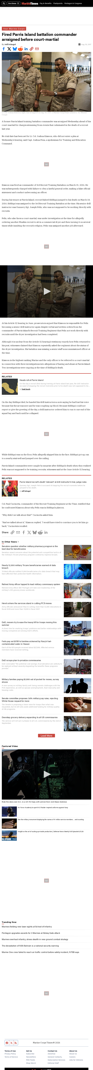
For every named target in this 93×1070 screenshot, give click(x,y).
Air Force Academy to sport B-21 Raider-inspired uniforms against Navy (43, 807)
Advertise (51, 1053)
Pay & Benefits (45, 3)
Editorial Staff (53, 1063)
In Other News (9, 541)
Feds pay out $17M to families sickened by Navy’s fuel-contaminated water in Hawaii (27, 642)
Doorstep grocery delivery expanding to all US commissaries (30, 717)
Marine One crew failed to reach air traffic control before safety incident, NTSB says (40, 952)
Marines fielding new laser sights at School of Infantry (27, 926)
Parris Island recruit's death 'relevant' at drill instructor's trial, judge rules (53, 481)
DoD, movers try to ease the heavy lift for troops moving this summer (29, 623)
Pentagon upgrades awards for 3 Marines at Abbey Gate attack (31, 932)
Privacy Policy (10, 1053)
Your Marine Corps (14, 28)
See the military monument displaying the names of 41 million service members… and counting (51, 819)
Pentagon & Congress (73, 3)
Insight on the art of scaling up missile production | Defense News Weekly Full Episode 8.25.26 (50, 831)
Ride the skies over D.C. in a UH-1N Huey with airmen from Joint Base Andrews (34, 801)
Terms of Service (11, 1056)
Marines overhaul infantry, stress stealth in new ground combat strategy (35, 939)
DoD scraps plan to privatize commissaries (21, 660)
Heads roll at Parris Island (31, 380)
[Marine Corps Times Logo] (30, 3)
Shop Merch (31, 1063)
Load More (46, 735)
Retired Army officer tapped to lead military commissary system (31, 584)
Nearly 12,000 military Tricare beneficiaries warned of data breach (29, 566)
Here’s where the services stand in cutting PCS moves (27, 603)
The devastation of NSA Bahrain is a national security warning (30, 945)
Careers (72, 1056)
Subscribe (30, 1053)
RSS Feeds (30, 1059)
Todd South (26, 389)
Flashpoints (57, 3)
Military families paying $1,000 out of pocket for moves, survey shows (30, 680)
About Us (73, 1053)
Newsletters (31, 1056)
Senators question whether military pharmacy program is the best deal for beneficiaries (30, 547)
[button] (46, 291)
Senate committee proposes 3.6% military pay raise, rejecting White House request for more (30, 699)
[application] (46, 291)
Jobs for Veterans (76, 1059)
